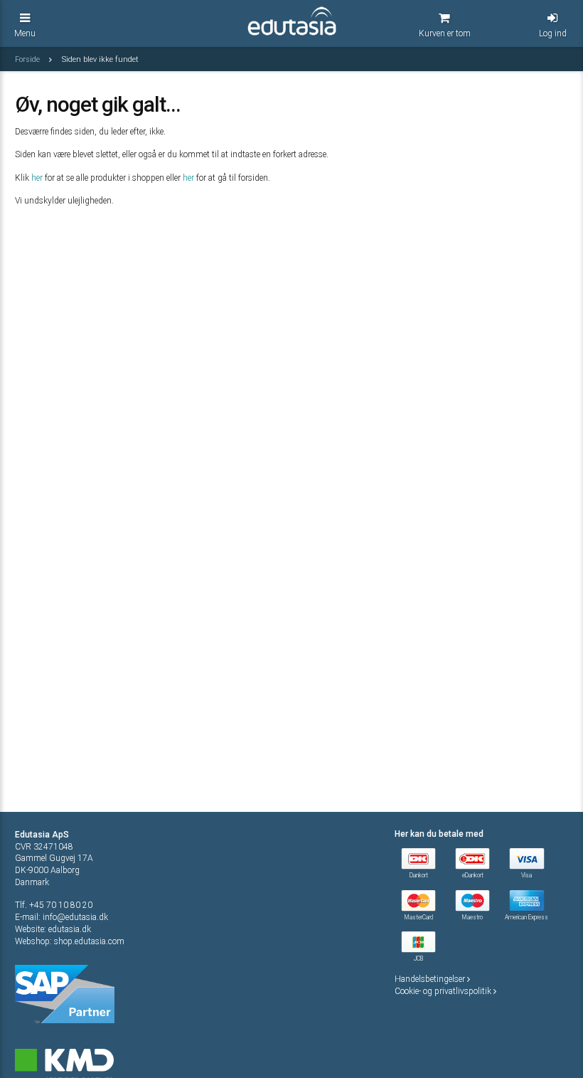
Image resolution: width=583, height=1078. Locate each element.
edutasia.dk (69, 929)
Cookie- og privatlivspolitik (444, 991)
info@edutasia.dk (75, 917)
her (37, 178)
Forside (28, 59)
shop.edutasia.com (89, 941)
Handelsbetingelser (431, 979)
